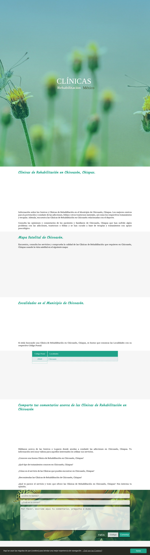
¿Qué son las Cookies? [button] (92, 551)
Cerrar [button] (138, 551)
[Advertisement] (75, 192)
